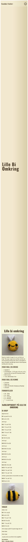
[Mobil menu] (25, 3)
